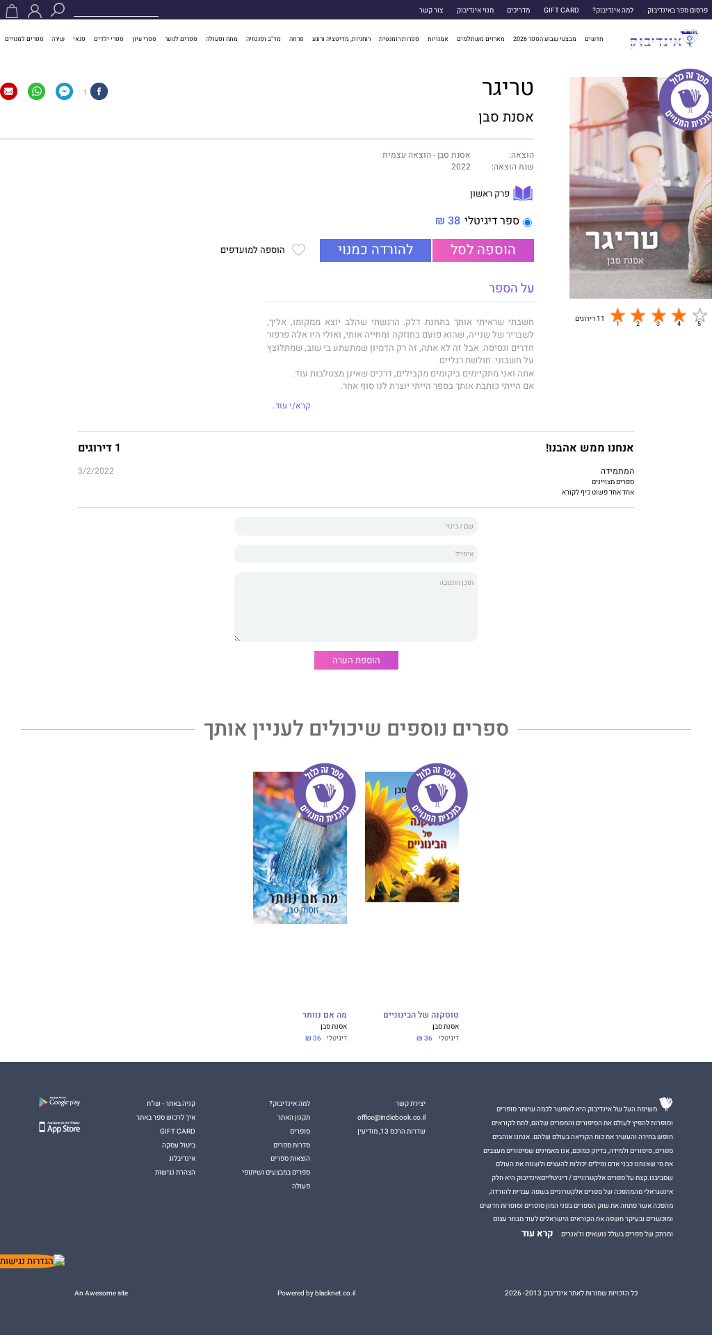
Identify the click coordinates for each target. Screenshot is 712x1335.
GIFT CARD (561, 10)
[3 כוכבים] (658, 315)
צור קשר (431, 10)
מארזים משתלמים (481, 39)
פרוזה (296, 39)
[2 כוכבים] (637, 315)
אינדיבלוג (182, 1158)
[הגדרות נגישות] (32, 1261)
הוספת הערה (356, 660)
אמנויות (438, 39)
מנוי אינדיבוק (475, 10)
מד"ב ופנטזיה (263, 39)
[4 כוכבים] (678, 315)
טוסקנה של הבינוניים (421, 1015)
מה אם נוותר (324, 1015)
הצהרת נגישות (175, 1172)
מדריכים (518, 10)
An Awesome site (101, 1293)
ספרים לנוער (181, 39)
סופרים (300, 1131)
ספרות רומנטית (399, 39)
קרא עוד (537, 1234)
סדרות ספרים (291, 1145)
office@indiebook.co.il (391, 1117)
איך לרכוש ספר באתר (165, 1117)
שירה (58, 39)
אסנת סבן (506, 117)
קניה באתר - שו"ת (171, 1103)
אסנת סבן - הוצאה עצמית (426, 155)
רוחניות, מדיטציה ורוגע (341, 39)
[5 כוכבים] (699, 315)
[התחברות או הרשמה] (35, 11)
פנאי (79, 39)
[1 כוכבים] (617, 315)
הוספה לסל (483, 250)
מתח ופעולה (222, 39)
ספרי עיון (144, 39)
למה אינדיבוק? (612, 10)
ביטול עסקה (178, 1145)
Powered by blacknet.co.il (316, 1293)
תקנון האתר (293, 1117)
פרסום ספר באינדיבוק (677, 10)
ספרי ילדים (109, 39)
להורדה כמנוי (375, 250)
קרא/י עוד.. (290, 406)
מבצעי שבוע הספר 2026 (544, 39)
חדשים (594, 39)
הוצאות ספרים (290, 1158)
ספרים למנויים (24, 39)
